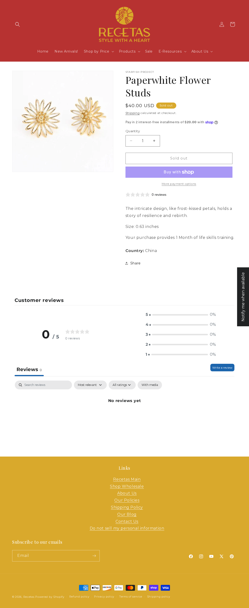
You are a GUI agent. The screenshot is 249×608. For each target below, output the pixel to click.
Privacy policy (104, 596)
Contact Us (127, 521)
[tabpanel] (124, 417)
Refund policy (79, 596)
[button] (17, 24)
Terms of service (130, 596)
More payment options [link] (179, 184)
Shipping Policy (127, 507)
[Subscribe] (94, 555)
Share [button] (135, 263)
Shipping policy (158, 596)
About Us (127, 493)
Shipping (132, 113)
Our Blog (127, 514)
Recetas (29, 597)
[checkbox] (150, 385)
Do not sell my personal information (127, 528)
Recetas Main (127, 479)
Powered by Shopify (49, 597)
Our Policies (126, 500)
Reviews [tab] (29, 369)
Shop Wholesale (127, 486)
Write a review (222, 367)
